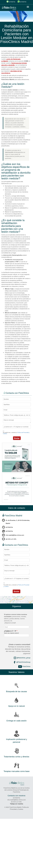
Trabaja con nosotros (16, 804)
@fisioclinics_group (23, 657)
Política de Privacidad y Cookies (19, 808)
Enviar (17, 438)
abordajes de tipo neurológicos (11, 72)
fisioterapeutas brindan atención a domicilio (14, 64)
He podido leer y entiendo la (16, 433)
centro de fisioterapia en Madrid (11, 60)
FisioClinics (26, 666)
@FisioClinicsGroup (23, 662)
